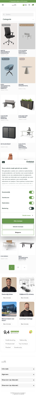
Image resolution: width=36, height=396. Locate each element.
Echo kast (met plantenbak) (23, 116)
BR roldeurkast (6, 144)
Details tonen (26, 215)
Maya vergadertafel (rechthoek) (23, 258)
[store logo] (14, 5)
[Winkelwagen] (29, 5)
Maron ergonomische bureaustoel (5, 52)
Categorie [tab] (7, 19)
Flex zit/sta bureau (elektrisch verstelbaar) (23, 146)
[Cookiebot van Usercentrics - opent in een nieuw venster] (26, 162)
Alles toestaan (18, 221)
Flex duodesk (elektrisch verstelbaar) (23, 52)
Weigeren (18, 232)
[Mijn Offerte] (32, 5)
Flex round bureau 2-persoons (4, 117)
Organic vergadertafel (23, 85)
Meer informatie (7, 298)
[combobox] (19, 14)
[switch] (30, 197)
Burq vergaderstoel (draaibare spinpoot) (5, 86)
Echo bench (4, 256)
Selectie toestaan (18, 226)
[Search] (3, 14)
